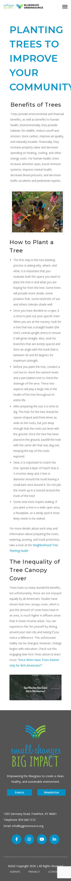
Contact (54, 871)
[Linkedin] (54, 839)
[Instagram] (29, 839)
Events (19, 792)
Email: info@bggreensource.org (23, 826)
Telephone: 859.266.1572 (20, 820)
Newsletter (51, 792)
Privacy (34, 871)
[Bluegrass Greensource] (23, 6)
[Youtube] (42, 839)
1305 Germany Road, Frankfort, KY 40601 (30, 814)
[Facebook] (16, 839)
